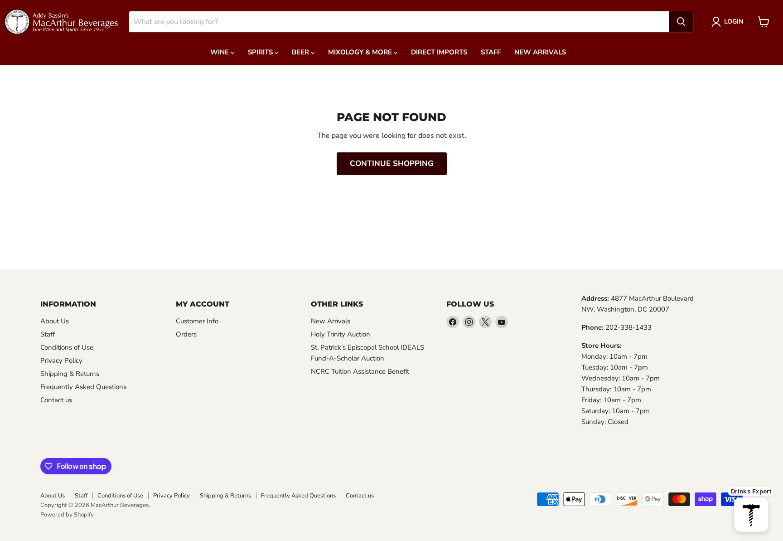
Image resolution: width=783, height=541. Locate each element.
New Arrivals (540, 52)
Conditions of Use (66, 347)
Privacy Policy (61, 360)
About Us (54, 321)
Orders (186, 334)
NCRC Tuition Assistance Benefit (360, 371)
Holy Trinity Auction (340, 334)
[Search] (681, 21)
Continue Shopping (392, 163)
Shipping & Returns (69, 373)
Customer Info (197, 321)
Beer (301, 52)
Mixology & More (361, 52)
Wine (220, 52)
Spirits (261, 52)
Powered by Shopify (67, 515)
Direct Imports (439, 52)
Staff (491, 52)
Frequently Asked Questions (83, 386)
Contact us (56, 400)
